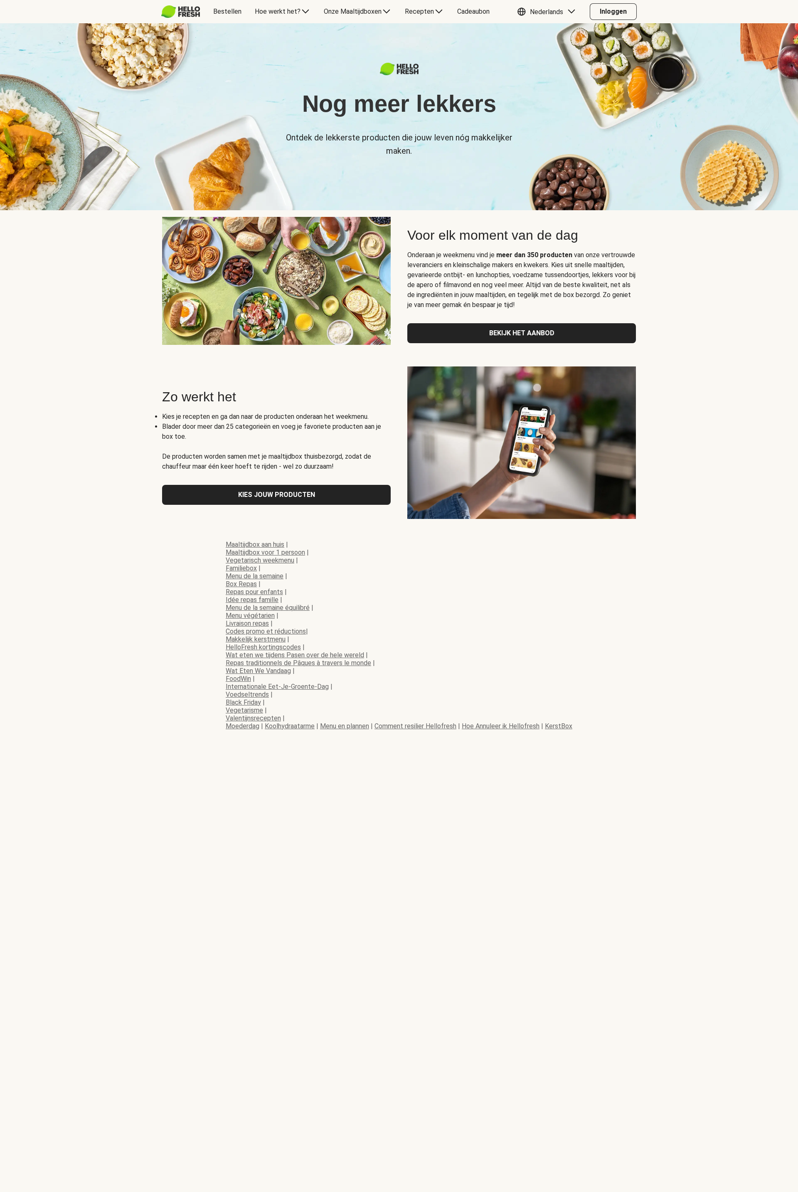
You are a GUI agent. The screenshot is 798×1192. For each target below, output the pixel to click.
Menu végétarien (250, 615)
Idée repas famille (252, 600)
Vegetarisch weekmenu (260, 560)
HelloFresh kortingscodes (263, 647)
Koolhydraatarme (290, 726)
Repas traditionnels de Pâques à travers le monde (298, 663)
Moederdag (242, 726)
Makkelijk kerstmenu (256, 639)
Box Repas (241, 584)
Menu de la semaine (254, 576)
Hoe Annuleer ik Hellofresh (500, 726)
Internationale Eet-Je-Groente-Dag (277, 687)
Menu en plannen (344, 726)
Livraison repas (247, 623)
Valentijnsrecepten (253, 718)
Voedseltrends (247, 694)
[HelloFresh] (180, 11)
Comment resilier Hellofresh (415, 726)
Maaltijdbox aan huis (255, 544)
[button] (548, 11)
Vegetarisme (244, 710)
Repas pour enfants (254, 592)
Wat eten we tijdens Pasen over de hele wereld (295, 655)
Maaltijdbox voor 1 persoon (265, 552)
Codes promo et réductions (266, 631)
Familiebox (241, 568)
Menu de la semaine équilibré (268, 608)
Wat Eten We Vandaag (258, 671)
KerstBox (558, 726)
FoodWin (238, 679)
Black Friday (243, 702)
